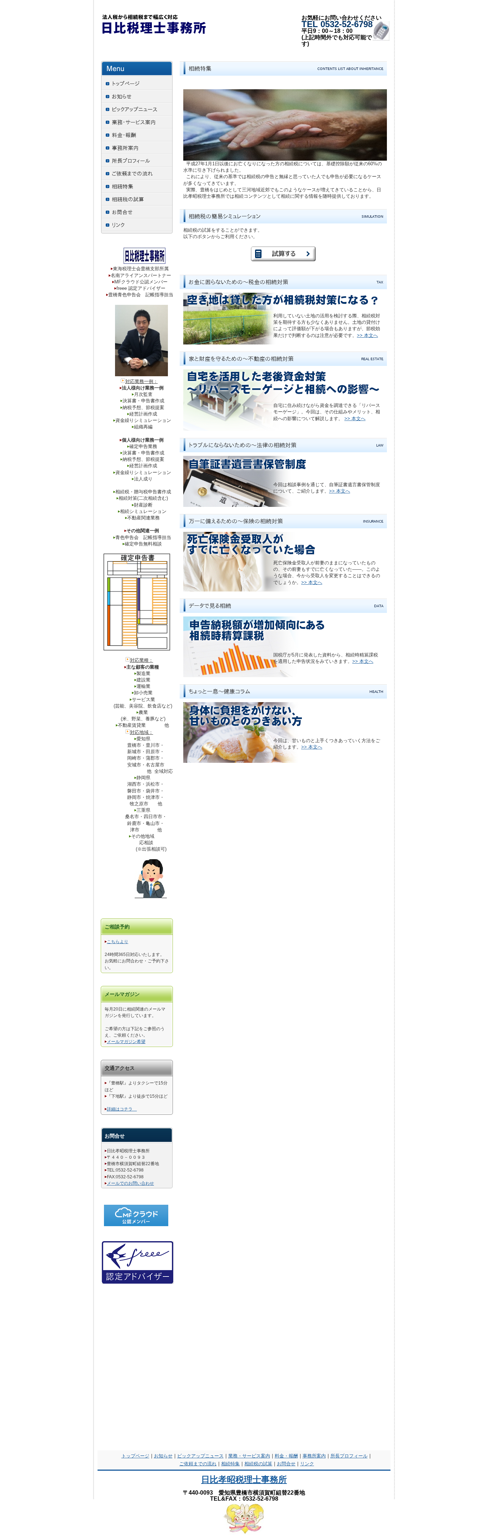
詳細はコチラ (122, 1109)
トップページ (135, 1456)
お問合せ (286, 1463)
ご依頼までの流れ (197, 1463)
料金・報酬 (286, 1456)
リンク (307, 1463)
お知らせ (163, 1456)
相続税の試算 (258, 1463)
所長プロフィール (349, 1456)
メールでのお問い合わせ (130, 1183)
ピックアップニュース (200, 1456)
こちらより (117, 941)
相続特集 (230, 1463)
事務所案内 (314, 1456)
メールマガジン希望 (126, 1041)
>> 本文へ (367, 335)
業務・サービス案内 (249, 1456)
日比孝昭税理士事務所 (244, 1479)
